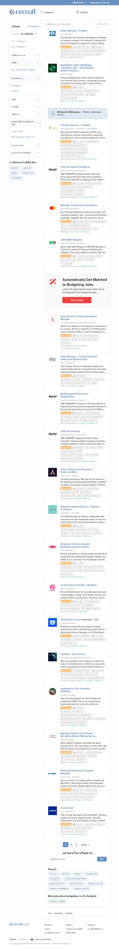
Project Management (97, 222)
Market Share (69, 533)
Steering (89, 605)
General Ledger (95, 448)
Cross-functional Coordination (77, 715)
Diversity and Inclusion (73, 674)
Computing (68, 828)
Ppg (62, 34)
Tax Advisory (69, 760)
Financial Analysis (81, 889)
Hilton (63, 362)
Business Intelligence (73, 570)
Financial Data (28, 173)
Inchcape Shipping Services (72, 657)
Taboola (64, 623)
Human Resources (71, 492)
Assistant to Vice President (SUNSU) (75, 690)
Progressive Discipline (73, 458)
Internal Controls (96, 824)
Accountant (67, 807)
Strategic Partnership (73, 156)
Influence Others (71, 797)
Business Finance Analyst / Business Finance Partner (76, 545)
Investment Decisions (73, 567)
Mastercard (65, 208)
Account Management (96, 640)
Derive (66, 339)
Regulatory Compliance (74, 94)
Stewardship (93, 601)
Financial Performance (59, 889)
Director (15, 90)
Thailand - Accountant (73, 654)
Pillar (100, 379)
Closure (67, 260)
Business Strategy (92, 609)
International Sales (72, 719)
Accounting (94, 455)
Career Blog (70, 932)
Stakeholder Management (74, 383)
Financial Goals (91, 339)
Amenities (89, 379)
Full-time (98, 47)
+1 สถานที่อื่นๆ (91, 128)
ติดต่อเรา (69, 925)
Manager (16, 85)
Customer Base (97, 678)
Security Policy (90, 229)
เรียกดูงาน (91, 925)
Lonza (63, 811)
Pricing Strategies (71, 609)
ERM (62, 74)
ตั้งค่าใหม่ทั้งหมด (33, 26)
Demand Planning (93, 54)
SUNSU (64, 695)
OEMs (66, 643)
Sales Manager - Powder (74, 30)
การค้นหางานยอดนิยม (74, 929)
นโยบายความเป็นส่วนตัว (60, 943)
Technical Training (71, 417)
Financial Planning (94, 567)
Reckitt (63, 588)
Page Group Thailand (25, 69)
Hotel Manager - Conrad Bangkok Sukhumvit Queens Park (79, 358)
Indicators (68, 793)
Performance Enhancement (75, 530)
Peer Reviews (69, 187)
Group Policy (93, 91)
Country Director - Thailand (75, 125)
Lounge (93, 383)
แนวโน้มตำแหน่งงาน (52, 932)
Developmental (94, 183)
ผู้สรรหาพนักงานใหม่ (23, 136)
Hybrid (79, 640)
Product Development (73, 711)
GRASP (93, 756)
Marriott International (69, 170)
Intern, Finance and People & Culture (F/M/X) (76, 471)
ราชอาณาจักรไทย (42, 939)
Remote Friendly (83, 47)
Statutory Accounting (73, 91)
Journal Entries (95, 256)
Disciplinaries (86, 187)
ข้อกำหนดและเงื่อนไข (41, 943)
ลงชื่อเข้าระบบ (78, 2)
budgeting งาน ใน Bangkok (58, 24)
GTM (65, 225)
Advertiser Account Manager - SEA (80, 619)
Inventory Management (95, 51)
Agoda (63, 739)
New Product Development (75, 722)
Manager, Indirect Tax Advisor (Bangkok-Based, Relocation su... (79, 735)
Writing (67, 343)
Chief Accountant (70, 431)
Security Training (71, 229)
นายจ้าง (17, 131)
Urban (76, 339)
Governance (16, 178)
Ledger (91, 260)
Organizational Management (75, 152)
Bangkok (69, 34)
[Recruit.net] (22, 11)
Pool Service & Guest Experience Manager (79, 318)
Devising (95, 530)
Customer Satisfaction (73, 194)
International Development (75, 149)
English (12, 939)
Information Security (81, 225)
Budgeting (68, 263)
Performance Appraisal (74, 191)
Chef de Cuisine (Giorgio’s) (75, 166)
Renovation (85, 533)
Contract (80, 87)
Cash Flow (92, 674)
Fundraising (93, 142)
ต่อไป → (85, 844)
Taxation (79, 260)
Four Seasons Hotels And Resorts (74, 322)
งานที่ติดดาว (21, 46)
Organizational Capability (74, 145)
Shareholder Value (72, 605)
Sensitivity (68, 574)
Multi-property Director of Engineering (74, 395)
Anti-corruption (84, 828)
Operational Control (73, 451)
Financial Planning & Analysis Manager (77, 772)
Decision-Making (70, 98)
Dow (62, 550)
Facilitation (93, 336)
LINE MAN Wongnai (71, 239)
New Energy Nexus (68, 128)
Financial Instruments (86, 793)
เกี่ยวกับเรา (48, 925)
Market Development (72, 54)
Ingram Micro (66, 776)
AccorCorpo (65, 475)
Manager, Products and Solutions (79, 205)
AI (79, 51)
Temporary (80, 376)
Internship (80, 488)
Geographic (69, 51)
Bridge (82, 760)
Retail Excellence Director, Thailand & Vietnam (80, 508)
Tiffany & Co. (66, 513)
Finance (14, 173)
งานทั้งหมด (20, 41)
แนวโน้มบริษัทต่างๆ (94, 929)
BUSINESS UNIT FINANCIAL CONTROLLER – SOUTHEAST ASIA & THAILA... (77, 67)
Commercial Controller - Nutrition (79, 585)
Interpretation (95, 752)
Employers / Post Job (99, 2)
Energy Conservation (93, 417)
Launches (68, 640)
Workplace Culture (72, 379)
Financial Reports (89, 420)
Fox (74, 643)
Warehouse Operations (95, 719)
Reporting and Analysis (90, 496)
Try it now (77, 300)
